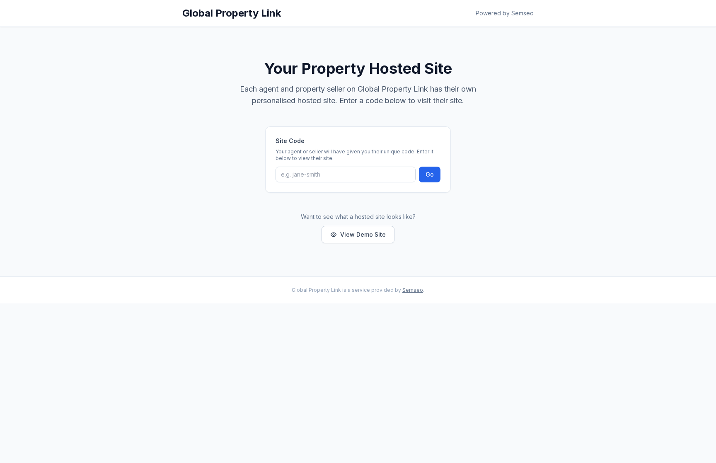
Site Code (290, 140)
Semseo (412, 290)
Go (430, 174)
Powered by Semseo (505, 13)
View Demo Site (363, 234)
